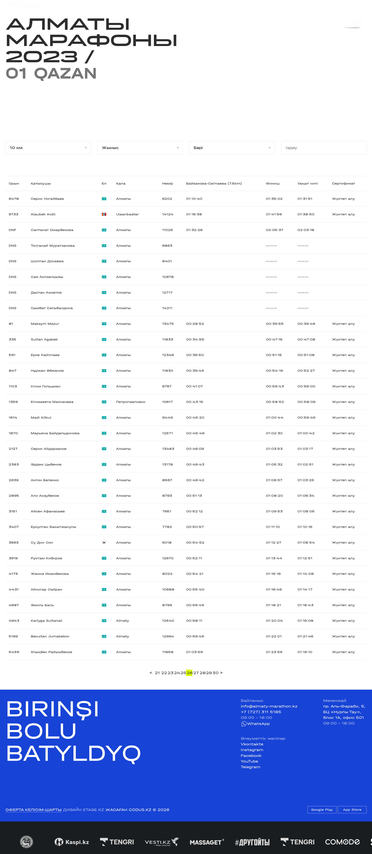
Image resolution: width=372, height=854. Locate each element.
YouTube (249, 761)
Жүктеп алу (343, 199)
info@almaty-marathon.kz (269, 706)
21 (157, 673)
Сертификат (343, 183)
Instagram (252, 750)
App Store (352, 810)
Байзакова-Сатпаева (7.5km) (214, 183)
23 (170, 673)
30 (215, 673)
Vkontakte (252, 744)
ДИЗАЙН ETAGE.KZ (83, 810)
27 (196, 673)
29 (209, 673)
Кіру (362, 5)
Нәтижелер (123, 5)
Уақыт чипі (307, 183)
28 (202, 673)
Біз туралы (248, 5)
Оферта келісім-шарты (33, 810)
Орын (14, 183)
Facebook (251, 755)
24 (177, 673)
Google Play (322, 810)
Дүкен (319, 5)
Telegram (250, 767)
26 (189, 673)
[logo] (23, 5)
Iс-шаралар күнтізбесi (83, 5)
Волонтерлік (218, 5)
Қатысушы (41, 183)
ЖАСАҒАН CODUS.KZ (128, 810)
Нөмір (167, 183)
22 (164, 673)
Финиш (273, 183)
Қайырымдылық (157, 5)
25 (183, 673)
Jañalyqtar (190, 5)
